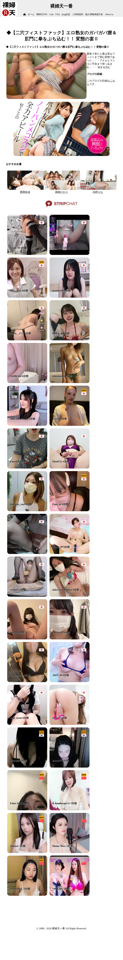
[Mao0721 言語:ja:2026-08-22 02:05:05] (69, 467)
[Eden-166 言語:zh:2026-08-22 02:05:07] (27, 809)
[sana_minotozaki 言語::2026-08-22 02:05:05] (27, 425)
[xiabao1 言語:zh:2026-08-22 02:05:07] (27, 852)
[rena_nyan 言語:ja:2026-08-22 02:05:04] (27, 724)
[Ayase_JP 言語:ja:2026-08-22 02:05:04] (69, 553)
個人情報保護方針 (94, 14)
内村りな (98, 192)
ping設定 (66, 14)
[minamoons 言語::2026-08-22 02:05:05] (69, 382)
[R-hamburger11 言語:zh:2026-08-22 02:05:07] (69, 809)
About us (109, 14)
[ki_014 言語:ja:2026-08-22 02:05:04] (27, 638)
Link (51, 14)
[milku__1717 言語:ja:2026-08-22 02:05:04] (27, 339)
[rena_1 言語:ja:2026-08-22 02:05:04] (69, 724)
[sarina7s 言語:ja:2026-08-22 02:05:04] (27, 595)
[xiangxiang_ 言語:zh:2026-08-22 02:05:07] (27, 895)
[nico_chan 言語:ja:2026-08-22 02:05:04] (27, 296)
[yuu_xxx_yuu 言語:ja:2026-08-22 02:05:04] (27, 510)
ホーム (31, 14)
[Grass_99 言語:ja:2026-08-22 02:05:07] (27, 254)
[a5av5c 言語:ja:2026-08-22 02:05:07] (69, 425)
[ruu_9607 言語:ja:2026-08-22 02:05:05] (69, 254)
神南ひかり (61, 192)
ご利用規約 (77, 14)
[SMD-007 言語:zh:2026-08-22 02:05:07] (69, 895)
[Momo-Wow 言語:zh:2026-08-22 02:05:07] (69, 852)
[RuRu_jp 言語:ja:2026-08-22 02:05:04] (69, 339)
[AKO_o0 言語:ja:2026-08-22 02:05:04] (69, 681)
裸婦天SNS (41, 14)
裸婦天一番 (61, 6)
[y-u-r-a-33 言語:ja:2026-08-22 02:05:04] (69, 638)
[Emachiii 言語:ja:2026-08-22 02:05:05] (27, 467)
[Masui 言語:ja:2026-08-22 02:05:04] (27, 553)
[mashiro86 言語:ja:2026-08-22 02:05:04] (69, 296)
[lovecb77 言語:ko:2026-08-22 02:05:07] (69, 766)
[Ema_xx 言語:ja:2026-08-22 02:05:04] (69, 510)
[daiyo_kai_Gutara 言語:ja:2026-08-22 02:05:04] (69, 595)
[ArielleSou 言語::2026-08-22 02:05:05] (27, 382)
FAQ (57, 14)
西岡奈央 (25, 192)
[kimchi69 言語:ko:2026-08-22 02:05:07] (27, 766)
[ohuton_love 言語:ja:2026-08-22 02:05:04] (27, 681)
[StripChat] (61, 207)
